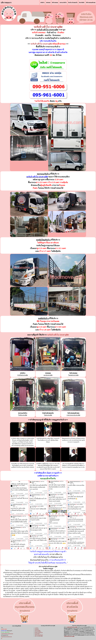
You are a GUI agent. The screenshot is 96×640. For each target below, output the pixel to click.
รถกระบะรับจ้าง (63, 2)
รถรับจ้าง (42, 2)
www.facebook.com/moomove (7, 633)
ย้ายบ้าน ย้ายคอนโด (72, 2)
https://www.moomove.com (6, 636)
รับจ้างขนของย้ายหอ (90, 2)
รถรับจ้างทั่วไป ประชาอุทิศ (48, 26)
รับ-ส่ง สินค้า (81, 2)
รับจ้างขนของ (55, 2)
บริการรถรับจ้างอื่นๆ (39, 636)
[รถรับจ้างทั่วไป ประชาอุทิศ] (29, 119)
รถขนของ (48, 2)
